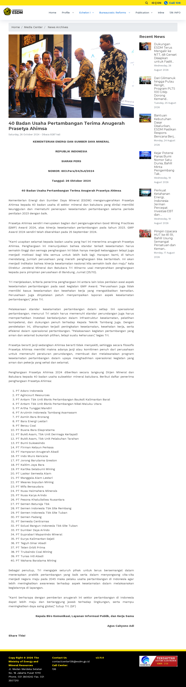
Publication (142, 12)
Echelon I (84, 12)
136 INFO (175, 12)
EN (159, 3)
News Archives (58, 27)
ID (153, 3)
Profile (66, 12)
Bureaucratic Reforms (113, 12)
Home (52, 12)
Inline (161, 12)
